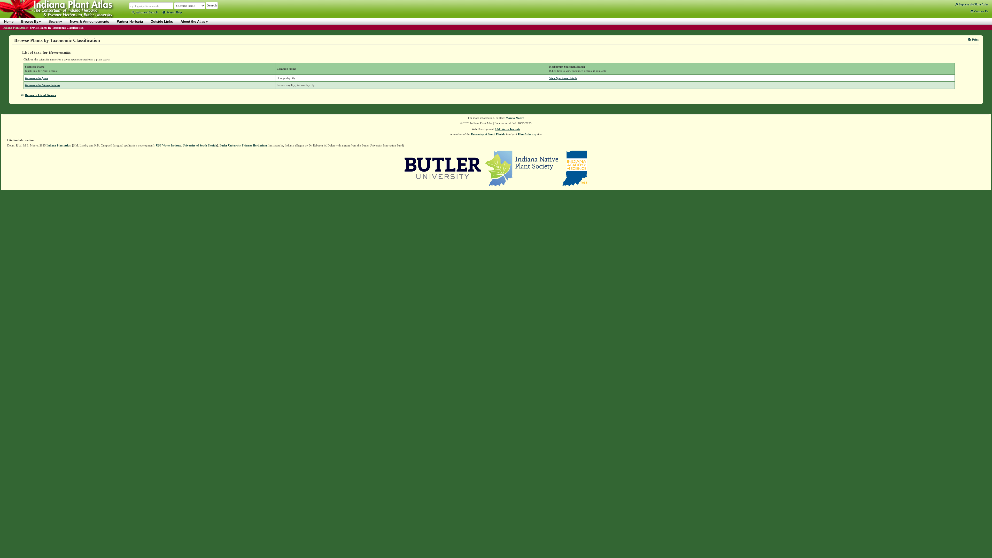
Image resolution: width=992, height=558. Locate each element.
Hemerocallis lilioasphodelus (42, 85)
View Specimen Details (563, 78)
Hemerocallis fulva (36, 78)
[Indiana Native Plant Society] (522, 167)
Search (54, 22)
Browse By (29, 22)
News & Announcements (89, 22)
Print (975, 39)
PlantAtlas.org (527, 134)
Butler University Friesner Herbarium (243, 145)
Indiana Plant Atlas (15, 27)
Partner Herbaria (130, 22)
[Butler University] (443, 167)
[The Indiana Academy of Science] (574, 167)
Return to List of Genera (40, 95)
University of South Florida (488, 134)
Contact (980, 11)
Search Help (174, 12)
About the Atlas (193, 22)
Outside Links (162, 22)
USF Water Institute (507, 128)
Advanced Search (147, 12)
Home (8, 22)
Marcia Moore (515, 117)
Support (973, 4)
